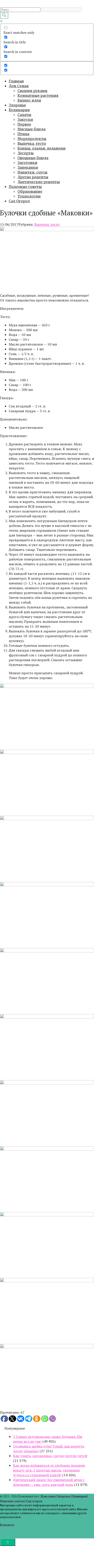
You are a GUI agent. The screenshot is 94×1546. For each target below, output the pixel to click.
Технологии (29, 196)
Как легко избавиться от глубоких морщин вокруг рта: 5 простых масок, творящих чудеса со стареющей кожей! (49, 1470)
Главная (16, 81)
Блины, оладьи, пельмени (41, 148)
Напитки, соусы (32, 172)
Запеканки (27, 167)
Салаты (24, 114)
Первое (24, 124)
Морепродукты (31, 138)
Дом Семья (19, 86)
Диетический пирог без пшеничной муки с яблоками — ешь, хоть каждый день (49, 1482)
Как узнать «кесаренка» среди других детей (50, 1455)
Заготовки (27, 162)
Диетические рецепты (38, 182)
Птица (23, 134)
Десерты (25, 153)
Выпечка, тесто (31, 143)
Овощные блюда (32, 158)
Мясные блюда (31, 129)
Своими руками (32, 91)
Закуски (25, 119)
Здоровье (17, 105)
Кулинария (19, 110)
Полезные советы (25, 186)
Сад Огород (19, 201)
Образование (29, 191)
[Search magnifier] (4, 15)
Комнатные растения (37, 95)
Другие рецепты (32, 177)
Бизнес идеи (29, 100)
